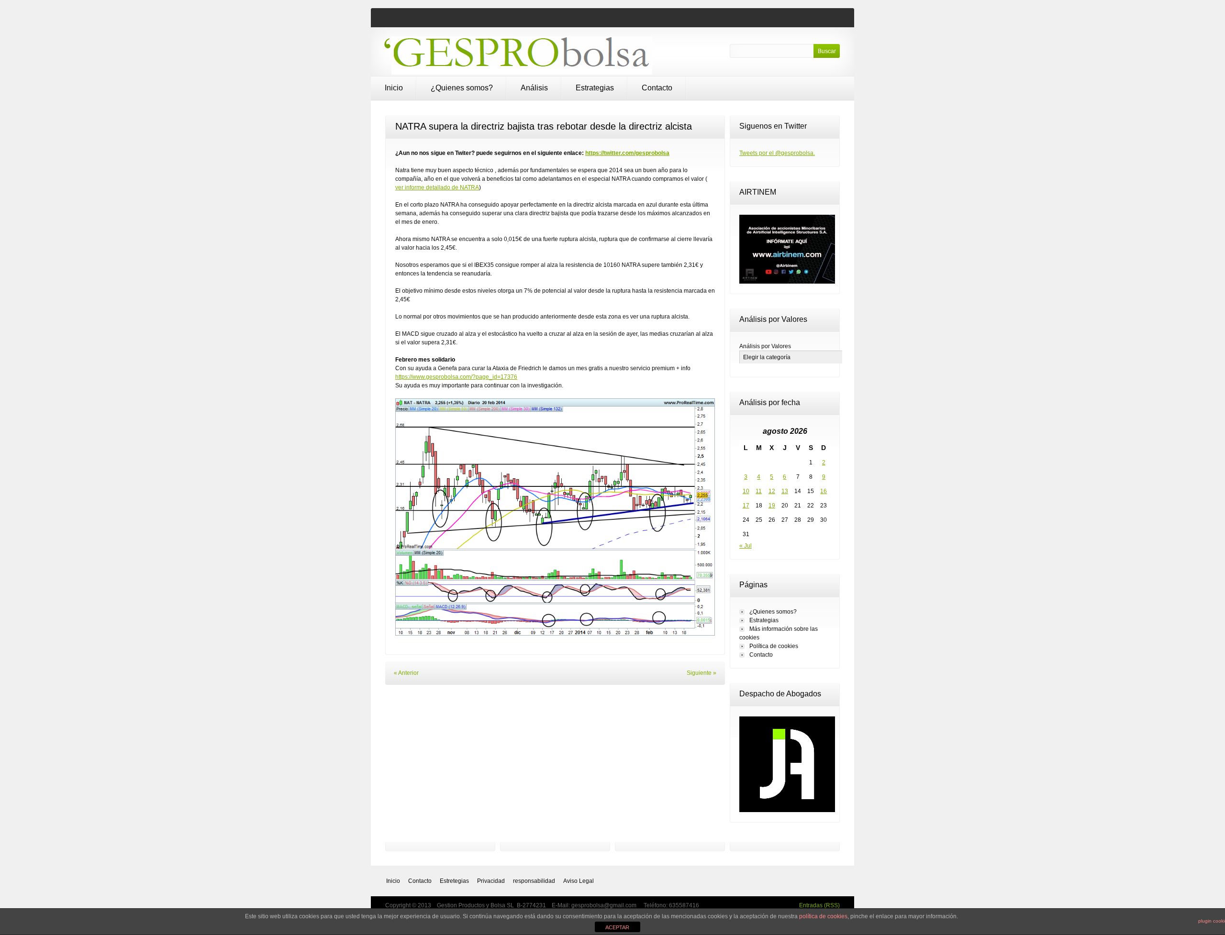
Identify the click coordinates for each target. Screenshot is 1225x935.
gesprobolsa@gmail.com (604, 905)
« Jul (745, 545)
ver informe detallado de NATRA (437, 187)
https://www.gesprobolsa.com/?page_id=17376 (456, 377)
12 (771, 491)
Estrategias (595, 88)
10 (746, 491)
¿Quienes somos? (462, 88)
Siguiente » (701, 673)
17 (746, 505)
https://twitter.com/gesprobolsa (627, 153)
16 (823, 491)
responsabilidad (534, 881)
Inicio (394, 88)
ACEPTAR (617, 927)
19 (771, 505)
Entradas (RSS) (819, 905)
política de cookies (823, 916)
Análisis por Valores (765, 346)
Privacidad (491, 881)
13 (784, 491)
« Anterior (406, 673)
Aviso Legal (578, 881)
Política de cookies (773, 646)
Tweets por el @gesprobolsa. (777, 153)
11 (759, 491)
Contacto (657, 88)
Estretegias (454, 881)
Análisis (534, 88)
